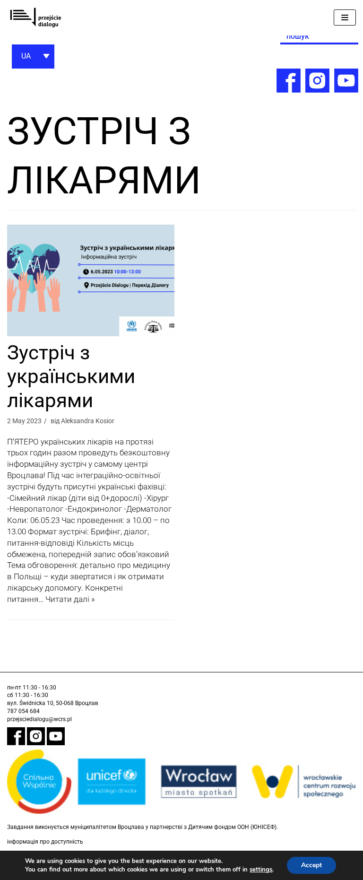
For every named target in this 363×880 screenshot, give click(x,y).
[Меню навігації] (345, 17)
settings (261, 869)
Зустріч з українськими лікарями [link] (71, 376)
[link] (35, 18)
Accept (311, 865)
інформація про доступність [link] (45, 841)
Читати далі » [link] (70, 599)
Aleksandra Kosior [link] (87, 421)
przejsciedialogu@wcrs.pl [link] (39, 719)
